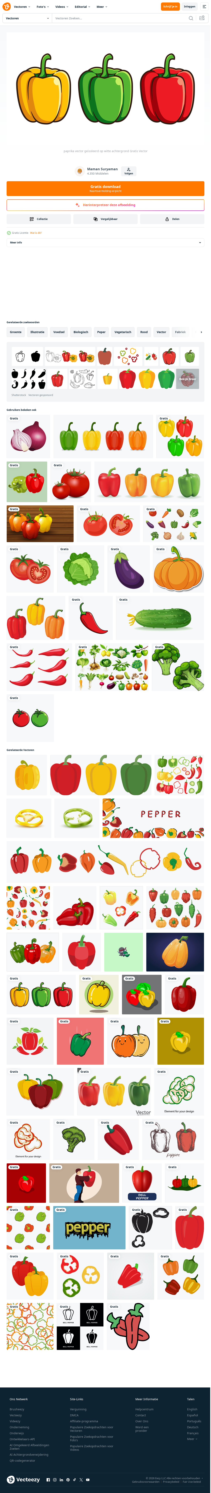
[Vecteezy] (6, 6)
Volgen (127, 171)
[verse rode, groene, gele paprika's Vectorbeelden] (184, 1181)
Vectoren (20, 7)
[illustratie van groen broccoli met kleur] (73, 1137)
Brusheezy (16, 1407)
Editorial (81, 7)
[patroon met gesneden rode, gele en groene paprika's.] (30, 1324)
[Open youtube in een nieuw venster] (87, 1478)
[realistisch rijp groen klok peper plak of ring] (77, 816)
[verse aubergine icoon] (129, 567)
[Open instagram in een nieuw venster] (54, 1478)
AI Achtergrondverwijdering (28, 1453)
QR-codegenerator (22, 1459)
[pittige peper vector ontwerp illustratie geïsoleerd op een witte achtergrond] (39, 665)
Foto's (41, 7)
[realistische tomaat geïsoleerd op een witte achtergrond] (70, 480)
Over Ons (139, 1419)
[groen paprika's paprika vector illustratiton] (80, 1039)
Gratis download (104, 186)
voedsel (58, 330)
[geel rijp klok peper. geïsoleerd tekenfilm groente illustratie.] (175, 950)
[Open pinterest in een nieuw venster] (68, 1478)
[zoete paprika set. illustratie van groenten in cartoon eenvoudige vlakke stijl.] (36, 616)
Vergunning (77, 1407)
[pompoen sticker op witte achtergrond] (178, 567)
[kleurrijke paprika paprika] (180, 434)
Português (191, 1419)
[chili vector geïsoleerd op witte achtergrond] (91, 616)
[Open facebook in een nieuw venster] (48, 1478)
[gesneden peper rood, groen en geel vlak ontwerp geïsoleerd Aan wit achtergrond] (80, 1274)
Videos (60, 7)
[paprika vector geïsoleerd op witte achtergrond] (41, 993)
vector (161, 330)
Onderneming (19, 1425)
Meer (100, 7)
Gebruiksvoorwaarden (142, 1480)
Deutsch (190, 1425)
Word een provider (139, 1427)
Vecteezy (15, 1413)
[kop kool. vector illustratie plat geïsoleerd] (80, 567)
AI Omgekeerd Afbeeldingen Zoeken (24, 1445)
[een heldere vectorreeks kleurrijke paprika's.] (105, 860)
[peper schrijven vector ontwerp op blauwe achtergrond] (89, 1225)
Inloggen (186, 6)
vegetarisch (123, 330)
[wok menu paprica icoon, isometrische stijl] (81, 950)
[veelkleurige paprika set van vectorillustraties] (103, 434)
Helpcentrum (142, 1407)
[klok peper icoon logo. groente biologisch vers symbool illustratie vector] (80, 1324)
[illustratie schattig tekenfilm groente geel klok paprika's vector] (99, 993)
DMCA (73, 1413)
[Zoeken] (187, 18)
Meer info (16, 240)
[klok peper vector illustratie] (30, 1274)
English (189, 1407)
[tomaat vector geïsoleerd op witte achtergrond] (30, 716)
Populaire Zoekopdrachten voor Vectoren (90, 1427)
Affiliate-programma (83, 1419)
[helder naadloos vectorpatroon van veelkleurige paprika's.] (28, 906)
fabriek (180, 330)
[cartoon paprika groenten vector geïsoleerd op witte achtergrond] (142, 1181)
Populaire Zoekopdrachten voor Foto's (90, 1436)
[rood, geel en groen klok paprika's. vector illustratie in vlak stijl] (142, 993)
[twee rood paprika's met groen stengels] (128, 1324)
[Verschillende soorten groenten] (112, 665)
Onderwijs (16, 1431)
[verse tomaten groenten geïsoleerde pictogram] (30, 567)
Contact (138, 1413)
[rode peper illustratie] (189, 1225)
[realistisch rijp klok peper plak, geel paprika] (29, 816)
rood (144, 330)
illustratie (37, 330)
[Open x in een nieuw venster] (81, 1478)
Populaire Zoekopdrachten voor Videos (90, 1446)
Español (189, 1413)
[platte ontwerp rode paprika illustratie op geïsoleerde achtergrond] (130, 1274)
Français (190, 1431)
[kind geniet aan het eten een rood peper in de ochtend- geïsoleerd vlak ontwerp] (84, 1181)
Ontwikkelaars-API (21, 1437)
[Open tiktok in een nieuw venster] (74, 1478)
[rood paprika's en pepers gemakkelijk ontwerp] (30, 1039)
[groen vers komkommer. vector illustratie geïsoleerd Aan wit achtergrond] (160, 616)
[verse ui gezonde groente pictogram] (28, 434)
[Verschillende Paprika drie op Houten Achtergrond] (40, 522)
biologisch (81, 330)
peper (101, 330)
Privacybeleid (168, 1480)
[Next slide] (194, 330)
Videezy (14, 1419)
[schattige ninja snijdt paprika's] (123, 950)
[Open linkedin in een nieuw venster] (61, 1478)
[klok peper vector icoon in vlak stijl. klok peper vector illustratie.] (180, 1039)
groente (15, 330)
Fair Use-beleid (189, 1480)
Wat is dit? (36, 231)
